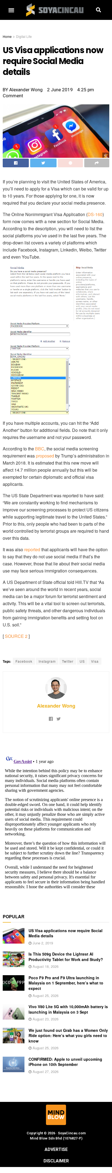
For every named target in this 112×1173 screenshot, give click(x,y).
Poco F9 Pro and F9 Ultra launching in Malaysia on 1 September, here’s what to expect (66, 983)
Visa (95, 661)
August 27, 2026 (45, 1071)
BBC (39, 448)
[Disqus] (56, 820)
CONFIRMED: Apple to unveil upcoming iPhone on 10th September (65, 1061)
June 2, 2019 (42, 942)
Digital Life (24, 36)
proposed (45, 456)
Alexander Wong (56, 705)
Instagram (47, 661)
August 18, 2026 (45, 966)
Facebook (23, 661)
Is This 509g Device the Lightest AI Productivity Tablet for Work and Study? (66, 956)
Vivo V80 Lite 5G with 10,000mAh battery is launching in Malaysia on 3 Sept (68, 1009)
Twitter (67, 661)
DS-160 (95, 214)
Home (7, 36)
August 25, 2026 (45, 995)
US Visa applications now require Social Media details (65, 933)
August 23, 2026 (45, 1019)
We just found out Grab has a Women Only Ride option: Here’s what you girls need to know (68, 1035)
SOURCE (14, 636)
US (82, 661)
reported (32, 549)
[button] (11, 10)
